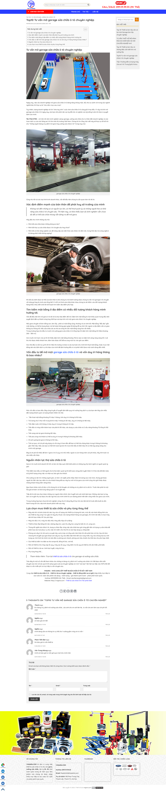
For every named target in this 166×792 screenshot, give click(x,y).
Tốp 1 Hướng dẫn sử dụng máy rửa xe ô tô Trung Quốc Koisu (128, 63)
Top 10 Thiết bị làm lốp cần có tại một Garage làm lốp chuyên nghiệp (127, 32)
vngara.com (87, 787)
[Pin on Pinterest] (71, 591)
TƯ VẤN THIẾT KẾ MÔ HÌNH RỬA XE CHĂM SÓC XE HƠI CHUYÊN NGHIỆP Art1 (126, 40)
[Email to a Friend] (68, 591)
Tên (30, 686)
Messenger (2, 779)
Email (58, 686)
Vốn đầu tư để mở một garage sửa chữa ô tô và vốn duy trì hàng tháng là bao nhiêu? (58, 40)
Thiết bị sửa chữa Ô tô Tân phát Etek (79, 580)
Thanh (36, 605)
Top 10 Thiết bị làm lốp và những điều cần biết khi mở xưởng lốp (126, 49)
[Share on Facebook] (61, 591)
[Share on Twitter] (64, 591)
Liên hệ (95, 12)
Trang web (86, 686)
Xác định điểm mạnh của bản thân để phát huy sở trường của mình (51, 35)
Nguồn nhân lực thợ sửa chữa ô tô (40, 42)
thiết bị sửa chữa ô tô (62, 556)
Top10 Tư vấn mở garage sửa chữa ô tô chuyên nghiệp (127, 57)
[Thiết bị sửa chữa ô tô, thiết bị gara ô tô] (33, 5)
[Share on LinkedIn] (75, 591)
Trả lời (107, 613)
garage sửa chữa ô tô (66, 352)
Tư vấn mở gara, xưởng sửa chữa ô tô (43, 17)
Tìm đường (2, 767)
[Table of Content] (85, 29)
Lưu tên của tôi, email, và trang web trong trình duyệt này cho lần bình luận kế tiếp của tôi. (62, 694)
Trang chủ (75, 12)
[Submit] (88, 4)
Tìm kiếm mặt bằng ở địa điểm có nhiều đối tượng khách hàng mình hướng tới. (55, 37)
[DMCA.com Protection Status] (97, 787)
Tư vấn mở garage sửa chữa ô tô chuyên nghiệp (44, 33)
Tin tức (86, 12)
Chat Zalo (3, 773)
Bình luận (32, 669)
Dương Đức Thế (46, 23)
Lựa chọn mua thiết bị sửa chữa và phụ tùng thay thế (47, 44)
